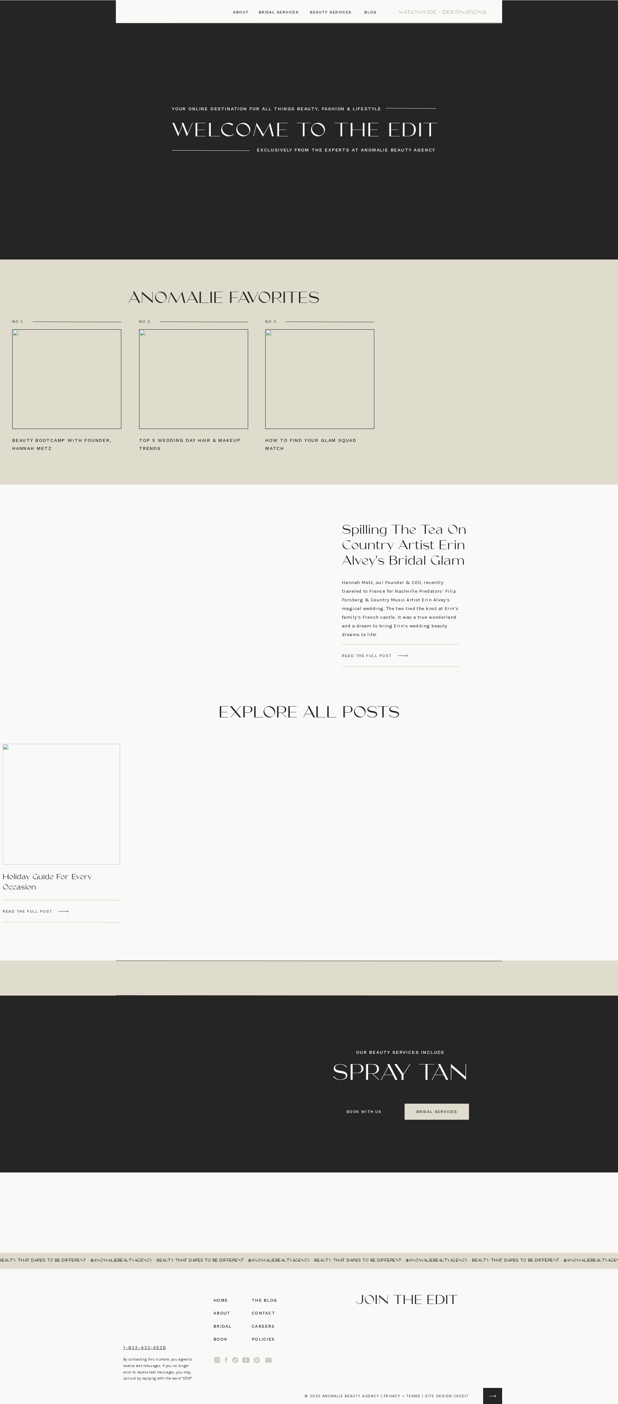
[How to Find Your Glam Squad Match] (320, 379)
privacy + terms (402, 1396)
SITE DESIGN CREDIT (447, 1396)
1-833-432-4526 (144, 1347)
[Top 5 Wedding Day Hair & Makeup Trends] (193, 379)
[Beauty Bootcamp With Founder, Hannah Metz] (67, 379)
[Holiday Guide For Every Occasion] (63, 911)
